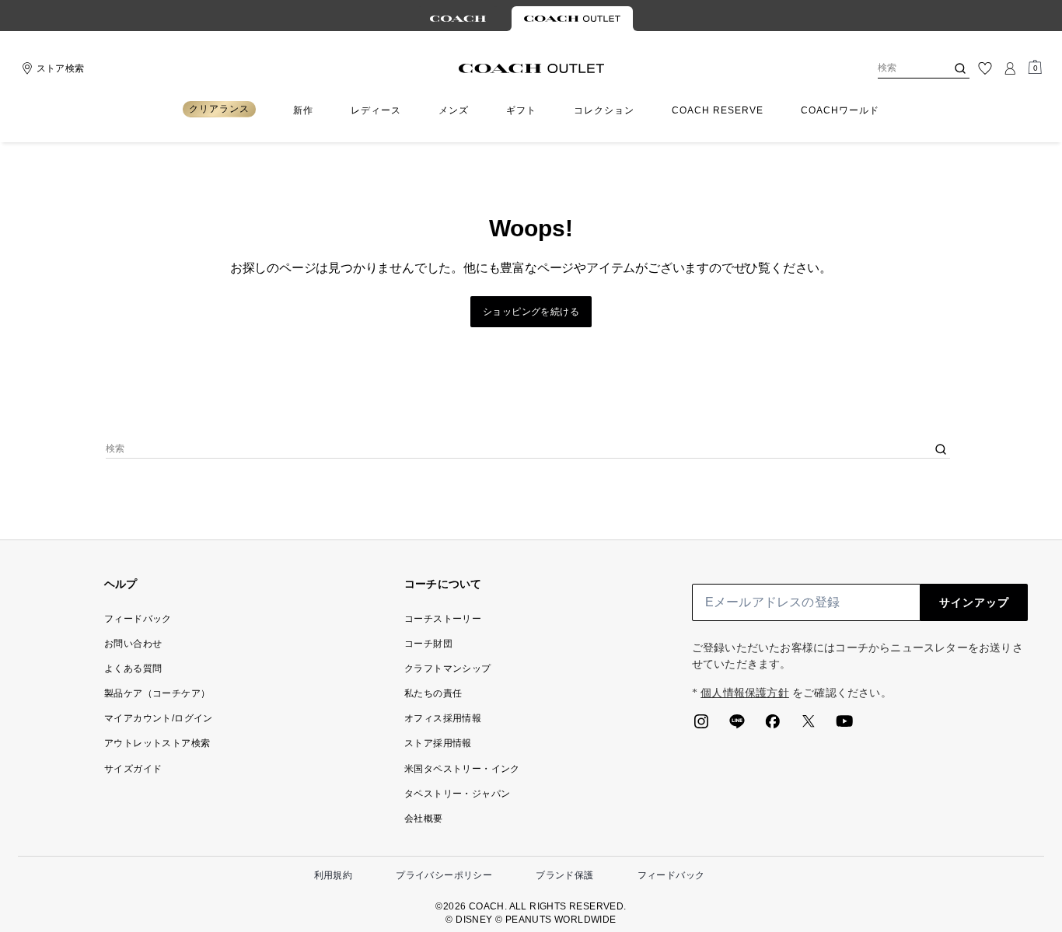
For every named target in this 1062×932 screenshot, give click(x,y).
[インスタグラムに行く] (701, 726)
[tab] (458, 18)
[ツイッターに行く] (808, 726)
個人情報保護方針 (744, 693)
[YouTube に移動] (844, 726)
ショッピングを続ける (531, 311)
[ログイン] (1010, 68)
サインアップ (974, 602)
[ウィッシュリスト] (985, 68)
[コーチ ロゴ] (531, 68)
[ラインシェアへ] (737, 726)
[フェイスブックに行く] (772, 726)
